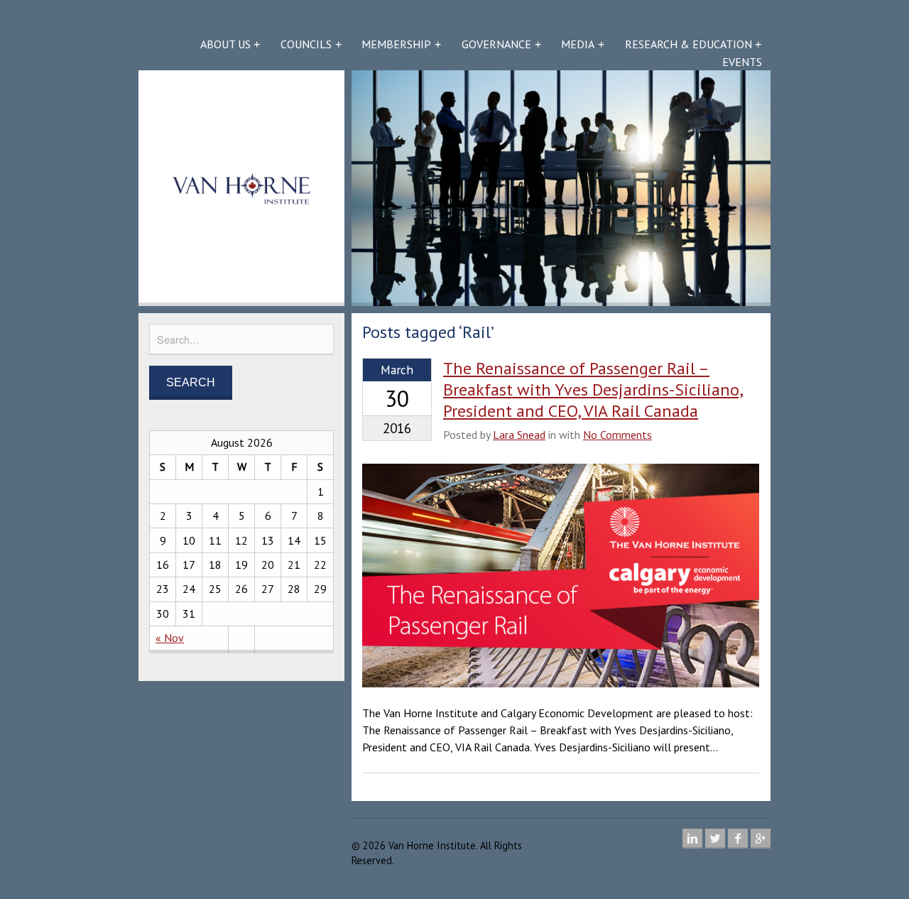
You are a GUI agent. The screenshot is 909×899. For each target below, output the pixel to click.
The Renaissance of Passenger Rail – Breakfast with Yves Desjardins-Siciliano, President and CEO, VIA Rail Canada (593, 389)
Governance (496, 44)
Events (742, 62)
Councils (306, 44)
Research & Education (688, 44)
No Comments (617, 434)
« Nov (170, 638)
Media (577, 44)
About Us (225, 44)
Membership (396, 44)
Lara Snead (519, 434)
